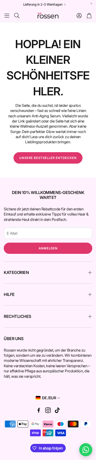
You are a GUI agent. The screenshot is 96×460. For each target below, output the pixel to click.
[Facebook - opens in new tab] (38, 410)
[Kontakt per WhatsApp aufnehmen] (85, 449)
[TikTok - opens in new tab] (57, 410)
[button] (7, 15)
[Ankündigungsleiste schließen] (91, 3)
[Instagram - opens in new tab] (48, 410)
